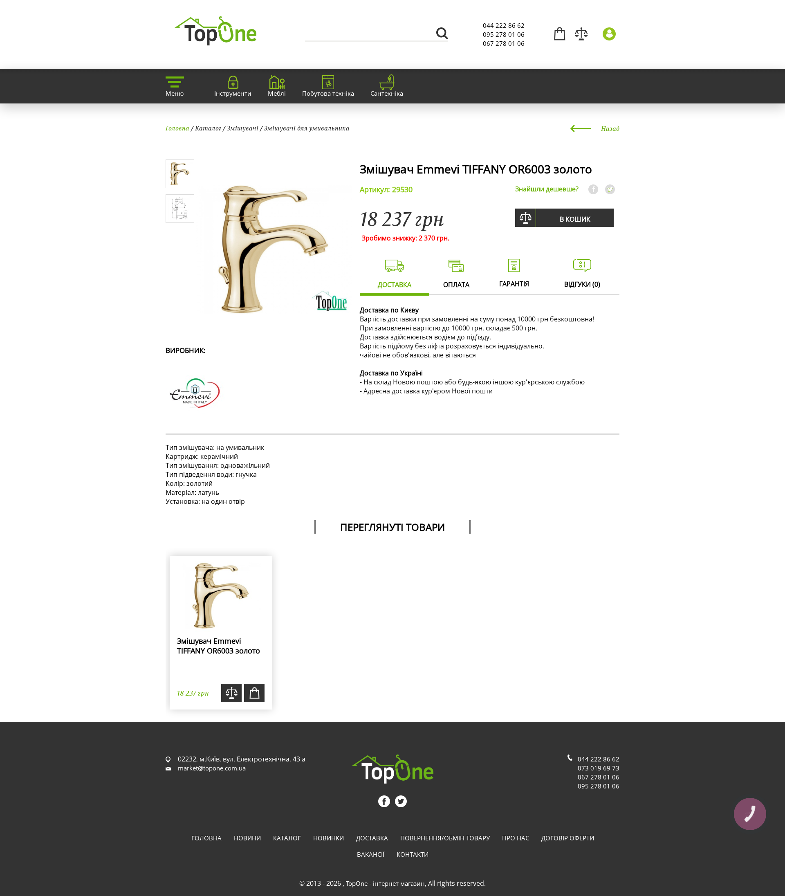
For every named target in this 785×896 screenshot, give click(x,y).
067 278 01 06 (504, 43)
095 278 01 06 (504, 34)
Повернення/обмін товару (445, 838)
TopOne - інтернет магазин (385, 883)
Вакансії (370, 854)
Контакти (412, 854)
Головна (177, 128)
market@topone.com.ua (212, 768)
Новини (247, 838)
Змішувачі (242, 128)
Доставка (372, 838)
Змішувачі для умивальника (307, 128)
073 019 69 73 (598, 768)
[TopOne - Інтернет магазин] (215, 40)
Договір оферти (567, 838)
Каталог (208, 128)
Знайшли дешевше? (547, 188)
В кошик (575, 219)
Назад (610, 128)
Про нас (515, 838)
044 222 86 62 (504, 25)
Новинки (328, 838)
